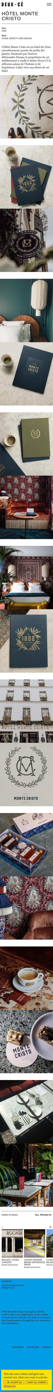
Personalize (10, 1386)
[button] (50, 1227)
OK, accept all (14, 1382)
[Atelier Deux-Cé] (12, 4)
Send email (18, 1347)
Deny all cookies (37, 1382)
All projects (43, 1215)
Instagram (33, 1347)
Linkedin (46, 1347)
